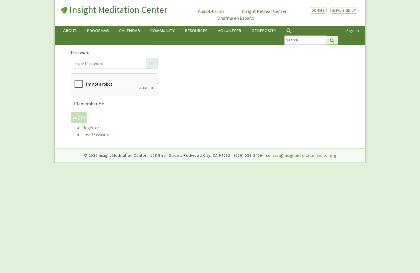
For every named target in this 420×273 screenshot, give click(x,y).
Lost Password (96, 134)
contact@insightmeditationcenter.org (301, 155)
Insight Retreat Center (264, 11)
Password (80, 52)
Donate (318, 10)
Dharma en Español (236, 18)
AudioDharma (211, 11)
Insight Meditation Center (118, 9)
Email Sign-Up (344, 10)
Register (90, 128)
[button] (311, 30)
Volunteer (229, 30)
